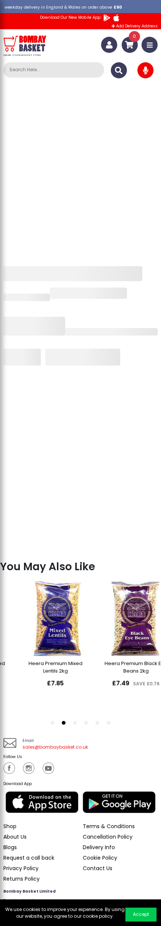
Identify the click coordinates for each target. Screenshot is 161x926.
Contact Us (97, 868)
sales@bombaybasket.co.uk (55, 747)
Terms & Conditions (109, 826)
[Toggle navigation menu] (150, 45)
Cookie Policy (100, 858)
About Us (15, 837)
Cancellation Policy (108, 837)
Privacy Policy (21, 868)
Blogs (10, 847)
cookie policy (98, 916)
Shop (9, 826)
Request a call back (28, 858)
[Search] (119, 70)
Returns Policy (21, 879)
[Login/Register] (109, 45)
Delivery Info (99, 847)
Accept (141, 914)
